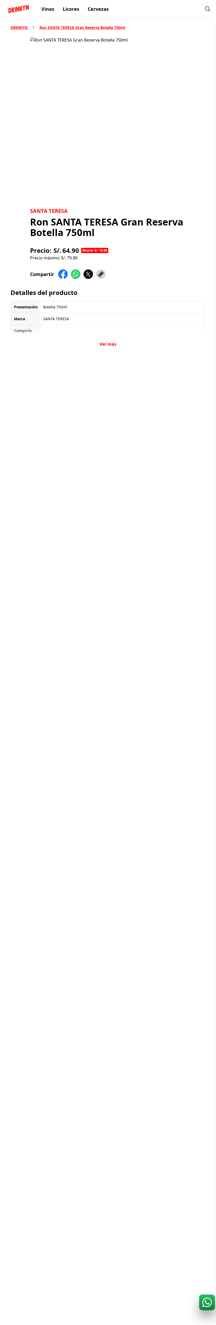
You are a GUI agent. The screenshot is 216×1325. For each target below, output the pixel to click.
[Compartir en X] (88, 274)
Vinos (47, 9)
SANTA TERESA (49, 210)
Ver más (108, 344)
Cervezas (98, 9)
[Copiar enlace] (101, 274)
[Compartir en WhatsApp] (75, 274)
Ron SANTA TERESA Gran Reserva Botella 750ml (82, 27)
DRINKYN (19, 27)
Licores (71, 9)
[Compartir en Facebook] (63, 274)
